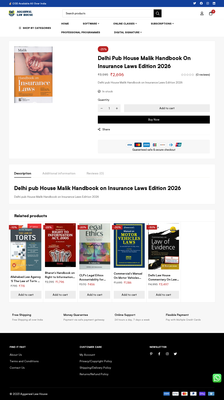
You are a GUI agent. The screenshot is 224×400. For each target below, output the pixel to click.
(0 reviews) (203, 74)
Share (106, 129)
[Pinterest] (151, 353)
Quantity (103, 99)
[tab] (22, 173)
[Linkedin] (214, 3)
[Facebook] (201, 3)
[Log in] (202, 13)
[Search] (158, 13)
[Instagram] (208, 3)
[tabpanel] (112, 192)
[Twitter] (194, 3)
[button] (25, 295)
